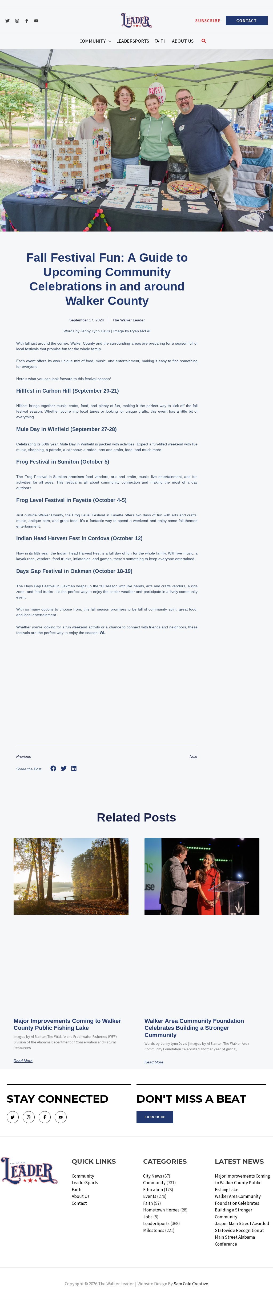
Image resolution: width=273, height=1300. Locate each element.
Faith (76, 1190)
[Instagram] (17, 21)
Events (149, 1196)
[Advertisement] (107, 697)
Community (83, 1176)
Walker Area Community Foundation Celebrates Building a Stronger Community (194, 1028)
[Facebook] (27, 21)
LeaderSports (85, 1183)
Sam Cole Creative (191, 1284)
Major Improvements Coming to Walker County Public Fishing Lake (67, 1024)
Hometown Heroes (161, 1210)
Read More (23, 1061)
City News (152, 1176)
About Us (81, 1196)
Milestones (153, 1230)
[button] (207, 21)
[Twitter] (7, 21)
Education (153, 1190)
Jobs (147, 1217)
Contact (79, 1203)
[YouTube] (36, 21)
